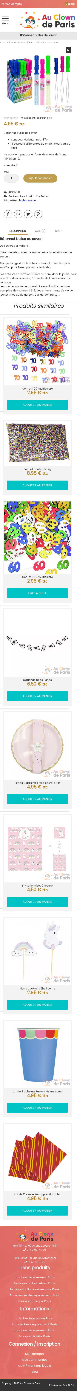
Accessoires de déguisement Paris (35, 1295)
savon (32, 200)
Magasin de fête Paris (34, 1336)
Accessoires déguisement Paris (34, 1324)
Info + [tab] (59, 231)
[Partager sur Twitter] (28, 214)
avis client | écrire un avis (36, 117)
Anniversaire (16, 196)
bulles (23, 200)
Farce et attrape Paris (34, 1301)
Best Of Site (69, 1385)
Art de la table (18, 42)
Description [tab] (18, 231)
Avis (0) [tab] (40, 231)
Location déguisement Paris (34, 1277)
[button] (68, 50)
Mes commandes (34, 1360)
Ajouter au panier (40, 178)
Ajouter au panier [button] (37, 405)
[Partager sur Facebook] (8, 214)
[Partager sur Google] (18, 214)
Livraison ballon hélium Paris (34, 1283)
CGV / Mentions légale (34, 1366)
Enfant (44, 196)
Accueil (4, 42)
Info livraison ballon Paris (35, 1318)
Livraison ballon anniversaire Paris (34, 1289)
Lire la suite (37, 593)
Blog (34, 1372)
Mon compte (34, 1354)
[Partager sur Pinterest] (38, 214)
